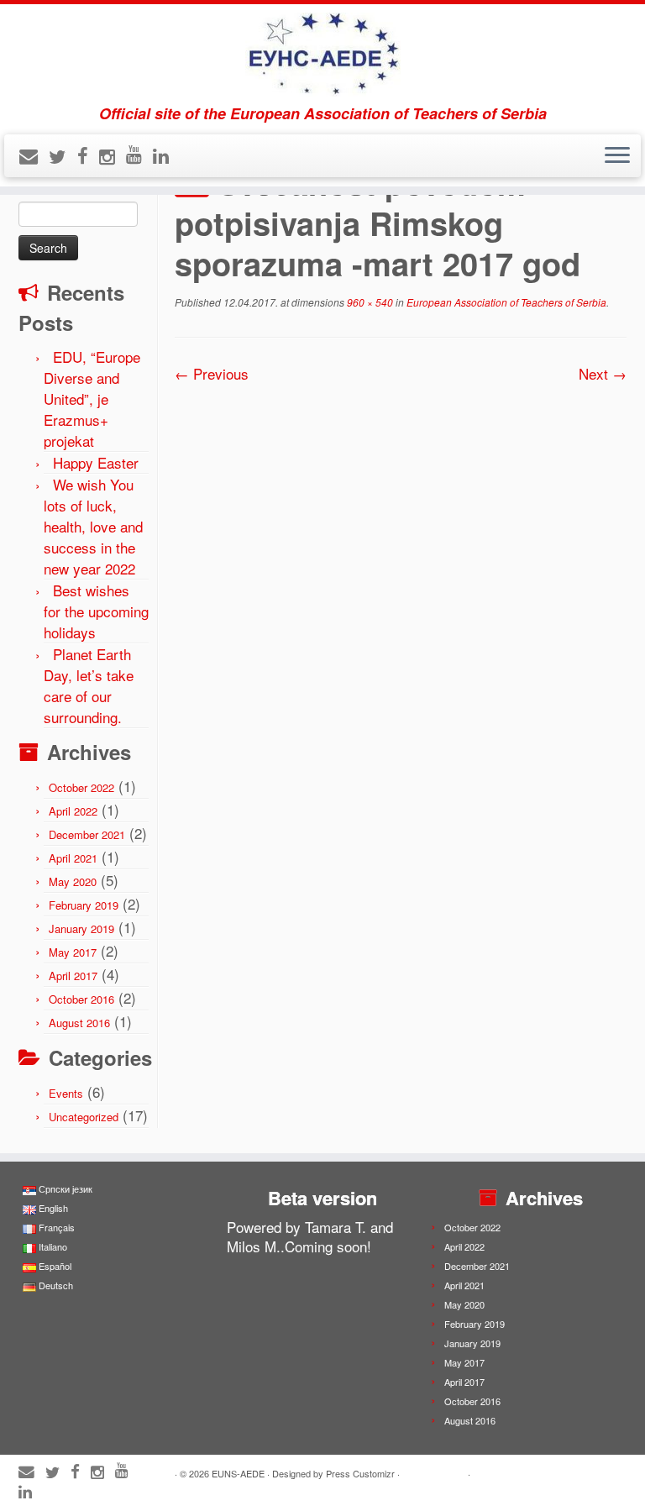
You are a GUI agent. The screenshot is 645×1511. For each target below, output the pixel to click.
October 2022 (81, 787)
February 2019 (83, 905)
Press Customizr (360, 1473)
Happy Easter (96, 462)
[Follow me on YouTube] (139, 153)
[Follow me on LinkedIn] (166, 155)
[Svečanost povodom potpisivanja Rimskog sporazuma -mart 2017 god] (401, 507)
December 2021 (87, 834)
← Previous (212, 373)
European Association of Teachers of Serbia (505, 302)
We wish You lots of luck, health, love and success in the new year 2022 (93, 526)
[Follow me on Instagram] (112, 156)
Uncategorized (83, 1117)
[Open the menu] (617, 156)
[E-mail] (34, 155)
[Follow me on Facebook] (88, 155)
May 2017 (73, 952)
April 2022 (73, 811)
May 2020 (73, 881)
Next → (603, 373)
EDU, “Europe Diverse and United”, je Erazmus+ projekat (92, 398)
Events (66, 1093)
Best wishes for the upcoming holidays (96, 611)
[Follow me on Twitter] (63, 156)
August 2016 (79, 1023)
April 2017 (73, 976)
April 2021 (73, 858)
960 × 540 (368, 302)
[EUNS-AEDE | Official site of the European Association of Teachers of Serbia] (322, 55)
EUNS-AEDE (238, 1473)
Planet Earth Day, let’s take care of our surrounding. (89, 685)
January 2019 (81, 929)
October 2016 (81, 999)
